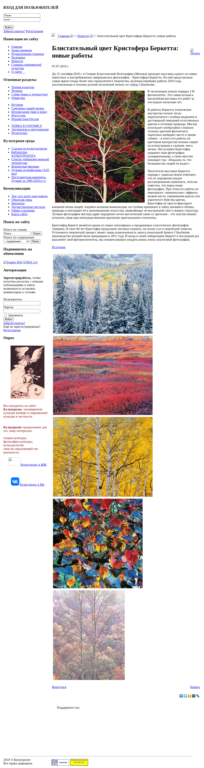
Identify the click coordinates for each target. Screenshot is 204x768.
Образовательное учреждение (79, 761)
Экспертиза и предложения (30, 129)
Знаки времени (21, 50)
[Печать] (195, 50)
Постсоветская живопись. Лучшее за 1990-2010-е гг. (28, 179)
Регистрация (34, 31)
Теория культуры (22, 87)
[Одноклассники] (189, 695)
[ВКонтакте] (181, 695)
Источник (59, 247)
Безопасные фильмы (25, 166)
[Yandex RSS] (13, 261)
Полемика (18, 57)
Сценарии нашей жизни (27, 108)
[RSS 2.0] (30, 261)
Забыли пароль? (14, 31)
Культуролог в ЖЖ (33, 464)
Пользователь (12, 299)
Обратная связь (21, 199)
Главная (16, 46)
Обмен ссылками (23, 210)
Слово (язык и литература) (29, 94)
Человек (17, 90)
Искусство (18, 115)
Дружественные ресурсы (28, 207)
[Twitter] (185, 695)
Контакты (18, 203)
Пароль (8, 307)
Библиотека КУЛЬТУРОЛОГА (23, 153)
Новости (17, 61)
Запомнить (15, 315)
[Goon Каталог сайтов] (60, 764)
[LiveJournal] (198, 695)
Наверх (195, 687)
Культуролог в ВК (32, 484)
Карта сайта (19, 214)
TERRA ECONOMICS (26, 126)
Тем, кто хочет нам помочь (29, 196)
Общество (18, 98)
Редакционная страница (27, 54)
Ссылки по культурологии (29, 148)
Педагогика (19, 133)
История (17, 104)
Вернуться (59, 687)
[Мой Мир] (194, 695)
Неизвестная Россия (25, 119)
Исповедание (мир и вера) (29, 112)
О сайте (18, 72)
